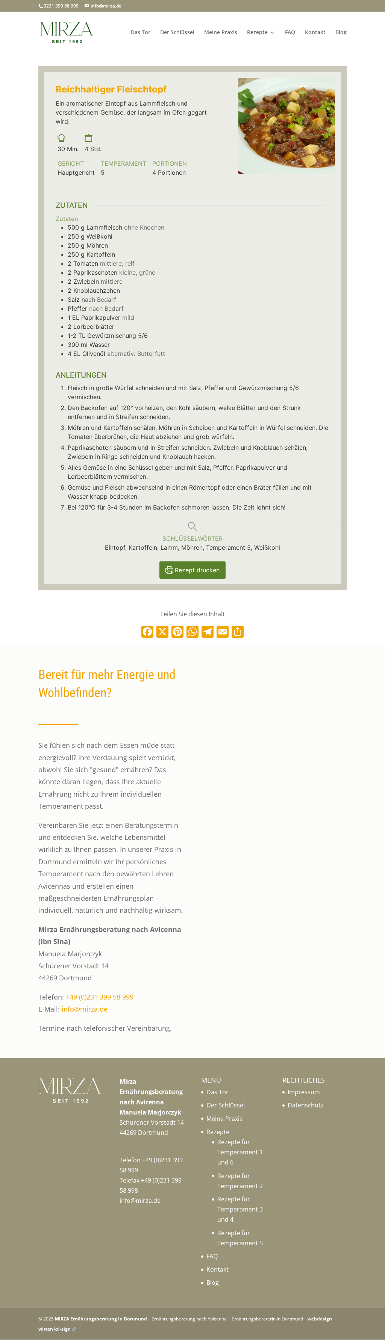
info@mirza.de (85, 1008)
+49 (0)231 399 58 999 (99, 996)
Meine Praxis (220, 33)
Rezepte (257, 33)
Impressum (304, 1092)
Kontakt (315, 33)
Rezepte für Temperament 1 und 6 (240, 1152)
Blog (341, 33)
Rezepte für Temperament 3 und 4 (240, 1209)
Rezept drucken (196, 570)
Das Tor (140, 33)
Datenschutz (306, 1105)
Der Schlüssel (177, 33)
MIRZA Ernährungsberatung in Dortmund (101, 1319)
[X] (162, 632)
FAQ (290, 33)
